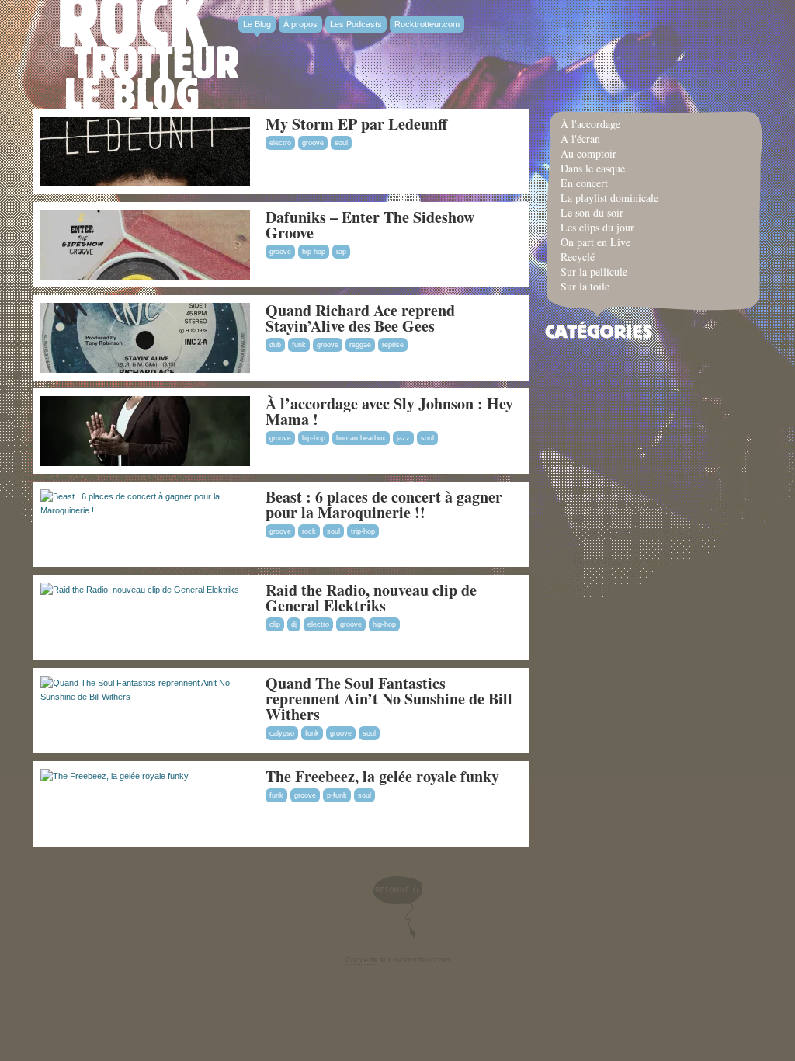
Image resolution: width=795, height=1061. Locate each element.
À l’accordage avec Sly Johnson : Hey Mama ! (389, 411)
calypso (281, 733)
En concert (584, 183)
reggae (360, 345)
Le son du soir (592, 212)
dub (275, 345)
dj (294, 624)
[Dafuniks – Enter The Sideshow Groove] (145, 276)
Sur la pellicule (594, 271)
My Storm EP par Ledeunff (356, 124)
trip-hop (363, 531)
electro (280, 143)
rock (309, 531)
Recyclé (578, 256)
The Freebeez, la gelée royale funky (382, 776)
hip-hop (313, 252)
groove (313, 143)
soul (341, 143)
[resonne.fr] (397, 907)
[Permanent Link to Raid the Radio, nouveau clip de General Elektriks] (139, 589)
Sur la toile (585, 286)
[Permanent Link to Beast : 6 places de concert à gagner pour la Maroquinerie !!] (141, 510)
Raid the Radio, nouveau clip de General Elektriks (371, 598)
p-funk (337, 795)
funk (299, 345)
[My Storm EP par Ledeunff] (145, 183)
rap (341, 252)
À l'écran (580, 138)
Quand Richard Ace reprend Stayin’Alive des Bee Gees (360, 318)
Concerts (361, 959)
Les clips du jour (597, 227)
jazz (403, 438)
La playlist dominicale (609, 197)
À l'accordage (590, 124)
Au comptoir (588, 153)
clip (274, 624)
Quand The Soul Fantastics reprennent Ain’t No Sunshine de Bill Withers (389, 698)
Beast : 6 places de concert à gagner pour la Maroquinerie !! (384, 504)
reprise (393, 345)
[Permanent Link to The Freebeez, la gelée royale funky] (114, 776)
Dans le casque (593, 168)
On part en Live (595, 242)
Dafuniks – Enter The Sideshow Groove (370, 225)
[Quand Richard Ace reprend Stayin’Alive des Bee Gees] (145, 369)
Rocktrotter (149, 54)
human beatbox (361, 438)
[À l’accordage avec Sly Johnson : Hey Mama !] (145, 463)
